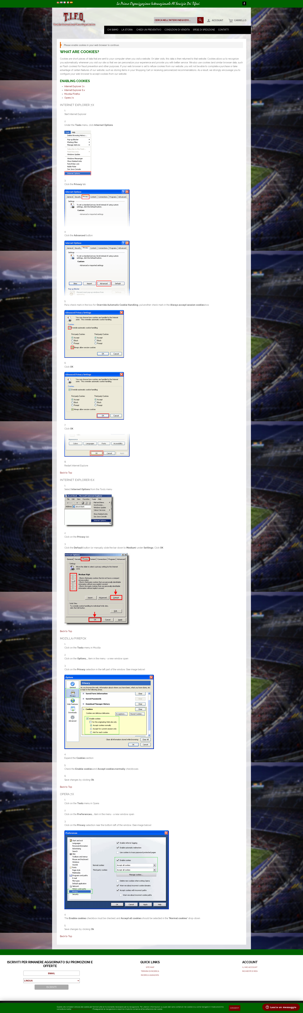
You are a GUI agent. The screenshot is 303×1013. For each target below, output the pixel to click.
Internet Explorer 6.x (74, 90)
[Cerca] (200, 20)
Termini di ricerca (150, 971)
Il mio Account (249, 967)
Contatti (223, 29)
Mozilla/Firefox (72, 94)
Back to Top (66, 472)
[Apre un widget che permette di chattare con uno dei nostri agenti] (281, 1007)
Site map (150, 967)
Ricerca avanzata (150, 975)
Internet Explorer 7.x (74, 86)
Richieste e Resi (250, 971)
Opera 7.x (69, 97)
